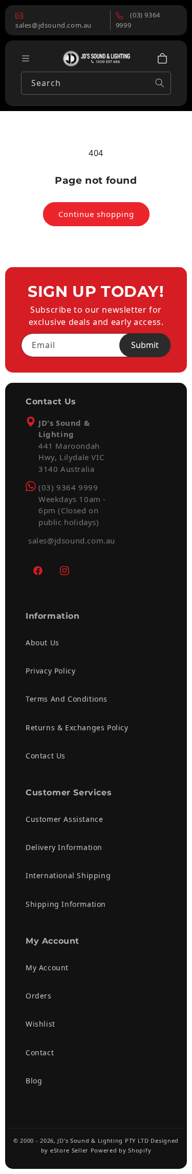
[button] (162, 58)
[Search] (159, 83)
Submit (145, 345)
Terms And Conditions (67, 699)
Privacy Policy (50, 671)
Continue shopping (96, 214)
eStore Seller (69, 1150)
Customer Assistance (64, 819)
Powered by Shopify (121, 1150)
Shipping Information (66, 904)
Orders (39, 996)
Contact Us (46, 755)
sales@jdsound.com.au (71, 540)
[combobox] (96, 83)
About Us (42, 642)
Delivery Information (64, 847)
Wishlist (40, 1024)
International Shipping (68, 875)
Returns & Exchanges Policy (77, 727)
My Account (47, 967)
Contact (40, 1052)
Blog (34, 1080)
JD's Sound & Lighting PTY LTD (102, 1140)
